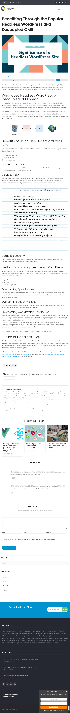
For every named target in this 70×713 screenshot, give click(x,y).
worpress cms (9, 378)
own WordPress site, (8, 354)
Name (4, 532)
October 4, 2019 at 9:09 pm (60, 485)
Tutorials (38, 80)
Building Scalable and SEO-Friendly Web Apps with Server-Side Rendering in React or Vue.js (11, 447)
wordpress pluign (36, 374)
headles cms (24, 374)
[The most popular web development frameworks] (35, 434)
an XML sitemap (24, 354)
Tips (4, 581)
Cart (10, 2)
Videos (5, 590)
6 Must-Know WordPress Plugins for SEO (16, 675)
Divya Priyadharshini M (10, 76)
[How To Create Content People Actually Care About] (57, 434)
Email (26, 532)
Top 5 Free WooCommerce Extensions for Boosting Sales (21, 659)
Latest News (6, 577)
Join (65, 609)
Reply (13, 478)
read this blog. (48, 331)
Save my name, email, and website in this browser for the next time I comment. (31, 540)
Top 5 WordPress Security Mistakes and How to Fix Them (20, 667)
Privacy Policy (17, 2)
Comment (5, 516)
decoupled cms (12, 374)
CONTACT (5, 2)
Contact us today (29, 643)
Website (48, 532)
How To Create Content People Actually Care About (57, 445)
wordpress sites (50, 374)
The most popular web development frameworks (34, 445)
